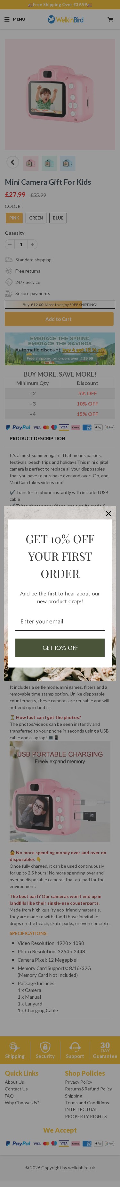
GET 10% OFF (60, 647)
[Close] (108, 513)
